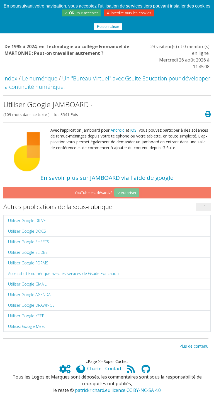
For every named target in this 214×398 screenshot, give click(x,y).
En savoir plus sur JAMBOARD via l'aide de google (107, 177)
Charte (94, 368)
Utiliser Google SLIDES (28, 252)
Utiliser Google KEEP (26, 315)
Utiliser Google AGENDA (29, 294)
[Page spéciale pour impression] (205, 114)
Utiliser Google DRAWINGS (31, 305)
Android (118, 130)
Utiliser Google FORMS (28, 263)
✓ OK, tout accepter (81, 13)
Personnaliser (108, 26)
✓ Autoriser (127, 192)
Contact (113, 368)
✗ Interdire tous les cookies (128, 13)
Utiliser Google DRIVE (27, 220)
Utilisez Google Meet (26, 326)
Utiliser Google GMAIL (27, 284)
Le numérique (39, 78)
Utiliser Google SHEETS (28, 241)
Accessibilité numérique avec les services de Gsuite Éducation (63, 273)
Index (10, 78)
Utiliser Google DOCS (27, 231)
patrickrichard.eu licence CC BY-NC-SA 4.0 (118, 390)
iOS (133, 130)
